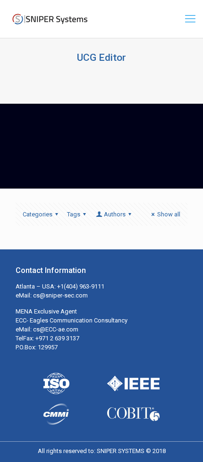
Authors (115, 214)
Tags (73, 214)
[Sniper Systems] (49, 19)
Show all (168, 214)
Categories (37, 214)
